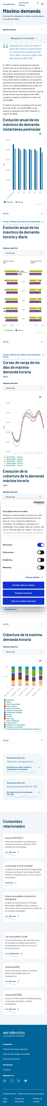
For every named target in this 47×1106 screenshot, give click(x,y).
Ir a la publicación (12, 954)
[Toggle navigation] (42, 4)
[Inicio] (10, 4)
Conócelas (9, 883)
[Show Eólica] (7, 702)
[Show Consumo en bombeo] (13, 727)
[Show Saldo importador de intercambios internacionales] (23, 729)
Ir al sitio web (10, 852)
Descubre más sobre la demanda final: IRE (19, 793)
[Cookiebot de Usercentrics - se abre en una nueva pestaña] (33, 502)
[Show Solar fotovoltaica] (12, 704)
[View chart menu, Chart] (40, 133)
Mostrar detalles (33, 577)
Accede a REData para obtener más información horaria (21, 356)
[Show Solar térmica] (10, 706)
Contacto (7, 1069)
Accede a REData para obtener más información (21, 222)
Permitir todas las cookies (23, 585)
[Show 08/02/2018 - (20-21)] (13, 459)
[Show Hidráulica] (9, 700)
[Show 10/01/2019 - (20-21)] (13, 461)
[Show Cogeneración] (10, 723)
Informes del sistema (23, 4)
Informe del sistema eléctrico (15, 1049)
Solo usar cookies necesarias (23, 601)
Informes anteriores (11, 1059)
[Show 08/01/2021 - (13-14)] (13, 465)
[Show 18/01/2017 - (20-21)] (13, 457)
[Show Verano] (19, 202)
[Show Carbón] (8, 717)
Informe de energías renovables (16, 1054)
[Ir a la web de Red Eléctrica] (14, 1034)
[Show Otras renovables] (12, 708)
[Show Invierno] (8, 202)
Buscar (38, 3)
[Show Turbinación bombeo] (13, 712)
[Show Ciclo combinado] (11, 721)
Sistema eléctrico (10, 248)
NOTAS (6, 213)
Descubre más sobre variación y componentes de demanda (19, 768)
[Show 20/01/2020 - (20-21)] (13, 463)
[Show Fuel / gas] (9, 719)
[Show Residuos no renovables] (14, 725)
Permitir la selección (23, 593)
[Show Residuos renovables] (13, 710)
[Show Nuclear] (8, 715)
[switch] (40, 552)
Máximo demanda (9, 30)
